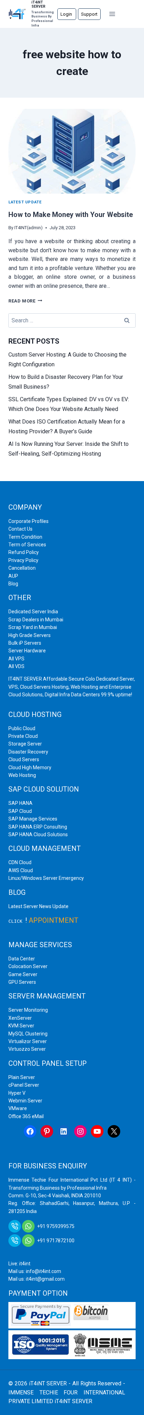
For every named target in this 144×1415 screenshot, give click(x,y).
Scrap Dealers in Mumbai (35, 619)
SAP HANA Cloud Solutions (38, 834)
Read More (25, 301)
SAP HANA (20, 803)
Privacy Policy (23, 560)
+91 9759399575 (55, 1226)
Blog (13, 583)
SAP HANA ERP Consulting (37, 827)
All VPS (16, 658)
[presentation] (72, 151)
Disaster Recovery (28, 752)
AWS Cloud (20, 870)
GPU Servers (22, 982)
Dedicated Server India (33, 611)
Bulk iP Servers (24, 643)
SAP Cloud (20, 811)
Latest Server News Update (38, 906)
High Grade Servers (29, 635)
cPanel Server (23, 1085)
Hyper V (17, 1093)
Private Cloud (23, 736)
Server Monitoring (28, 1010)
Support (89, 14)
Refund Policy (23, 552)
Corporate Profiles (28, 521)
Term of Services (27, 544)
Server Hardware (27, 650)
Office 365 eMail (26, 1116)
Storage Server (25, 744)
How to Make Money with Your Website (70, 214)
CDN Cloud (19, 862)
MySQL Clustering (28, 1033)
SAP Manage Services (32, 819)
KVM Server (21, 1025)
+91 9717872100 (55, 1240)
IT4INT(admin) (28, 227)
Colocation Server (28, 966)
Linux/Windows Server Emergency (46, 878)
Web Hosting (22, 775)
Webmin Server (25, 1100)
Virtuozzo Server (27, 1049)
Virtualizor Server (27, 1041)
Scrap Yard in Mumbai (32, 627)
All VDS (16, 666)
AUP (13, 576)
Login (66, 14)
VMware (17, 1108)
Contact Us (20, 529)
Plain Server (21, 1077)
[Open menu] (112, 13)
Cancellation (22, 568)
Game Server (22, 974)
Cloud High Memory (29, 767)
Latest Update (25, 202)
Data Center (21, 958)
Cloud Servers (23, 759)
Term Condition (25, 537)
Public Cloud (21, 728)
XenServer (20, 1018)
